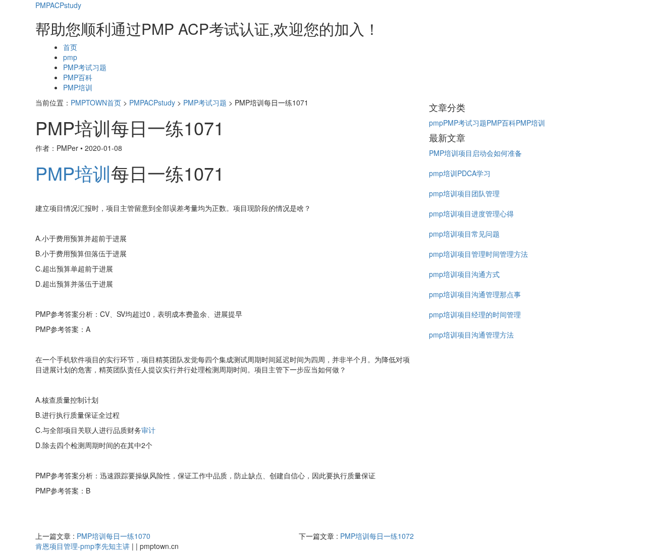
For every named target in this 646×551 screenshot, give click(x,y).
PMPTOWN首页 (96, 102)
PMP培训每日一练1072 (377, 536)
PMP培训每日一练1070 (113, 536)
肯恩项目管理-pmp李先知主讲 (82, 546)
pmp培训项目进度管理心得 (471, 213)
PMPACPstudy (58, 5)
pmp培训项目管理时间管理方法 (478, 254)
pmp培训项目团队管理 (464, 193)
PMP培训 (77, 87)
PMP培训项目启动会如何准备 (475, 153)
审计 (148, 430)
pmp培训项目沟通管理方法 (471, 334)
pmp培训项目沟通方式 (464, 274)
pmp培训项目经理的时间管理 (475, 314)
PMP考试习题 (84, 67)
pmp (70, 57)
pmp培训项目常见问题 (464, 234)
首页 (70, 47)
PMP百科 (77, 77)
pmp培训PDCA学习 (460, 173)
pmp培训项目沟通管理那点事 (475, 294)
